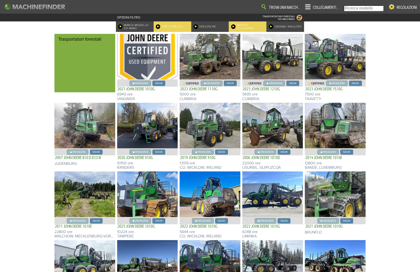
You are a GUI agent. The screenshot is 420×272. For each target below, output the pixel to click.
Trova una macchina (285, 7)
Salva (159, 83)
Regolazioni (407, 7)
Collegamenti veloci (326, 7)
